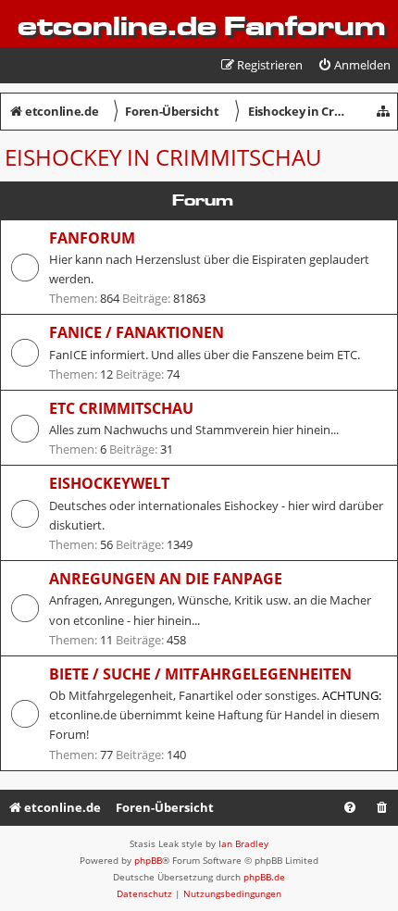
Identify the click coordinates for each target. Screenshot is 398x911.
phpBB (148, 860)
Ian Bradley (243, 843)
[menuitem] (354, 65)
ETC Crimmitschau (121, 408)
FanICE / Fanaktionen (136, 332)
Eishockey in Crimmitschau (163, 157)
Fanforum (92, 238)
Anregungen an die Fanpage (165, 578)
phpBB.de (264, 876)
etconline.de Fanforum (201, 26)
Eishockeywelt (109, 483)
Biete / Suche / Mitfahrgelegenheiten (200, 674)
